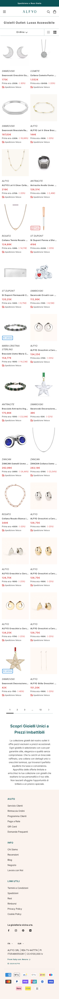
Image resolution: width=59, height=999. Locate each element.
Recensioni (13, 854)
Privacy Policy (15, 908)
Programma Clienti (17, 816)
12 (40, 709)
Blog (10, 859)
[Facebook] (9, 930)
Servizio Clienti (15, 805)
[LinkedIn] (30, 930)
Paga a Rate (14, 821)
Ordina (20, 32)
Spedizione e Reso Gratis (29, 3)
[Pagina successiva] (49, 710)
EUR (19, 943)
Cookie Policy (14, 914)
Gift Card (12, 826)
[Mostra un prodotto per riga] (48, 32)
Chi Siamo (13, 849)
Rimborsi (12, 903)
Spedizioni (13, 893)
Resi (10, 898)
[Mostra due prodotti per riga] (54, 32)
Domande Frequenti (18, 831)
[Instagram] (16, 930)
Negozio (12, 865)
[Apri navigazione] (4, 11)
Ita (9, 943)
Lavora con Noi (15, 870)
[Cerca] (48, 11)
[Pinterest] (23, 930)
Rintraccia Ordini (16, 811)
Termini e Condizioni (18, 888)
